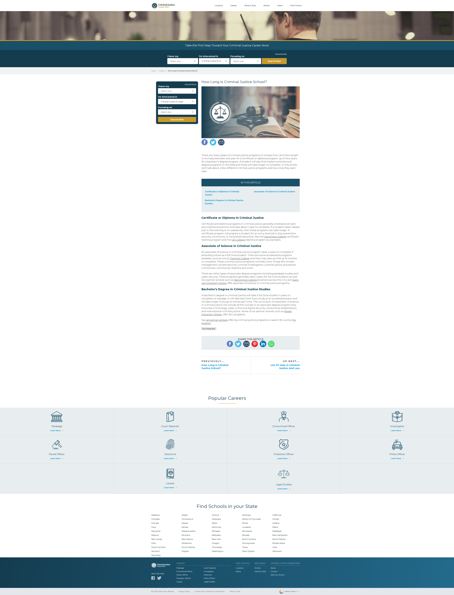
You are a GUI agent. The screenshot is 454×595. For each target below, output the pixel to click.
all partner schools (216, 320)
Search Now (274, 61)
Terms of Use (234, 591)
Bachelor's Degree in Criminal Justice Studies (224, 202)
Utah (274, 547)
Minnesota (247, 531)
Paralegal (180, 568)
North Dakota (278, 539)
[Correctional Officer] (283, 422)
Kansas (185, 527)
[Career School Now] (291, 591)
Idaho (214, 523)
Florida (275, 519)
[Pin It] (254, 344)
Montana (186, 535)
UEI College (238, 239)
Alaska (185, 515)
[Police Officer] (397, 449)
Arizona (215, 515)
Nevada (245, 535)
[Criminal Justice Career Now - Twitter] (159, 578)
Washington (217, 551)
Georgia (155, 523)
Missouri (155, 535)
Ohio (153, 543)
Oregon (215, 543)
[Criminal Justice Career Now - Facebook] (153, 578)
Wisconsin (277, 551)
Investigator (209, 571)
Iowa (153, 527)
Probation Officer (183, 578)
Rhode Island (278, 543)
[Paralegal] (56, 422)
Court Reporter (210, 568)
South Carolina (158, 547)
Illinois (245, 523)
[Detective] (170, 449)
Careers (233, 5)
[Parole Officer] (56, 449)
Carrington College (275, 236)
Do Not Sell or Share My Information (210, 591)
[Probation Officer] (283, 449)
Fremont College (239, 258)
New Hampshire (280, 535)
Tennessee (217, 547)
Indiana (275, 523)
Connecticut (187, 519)
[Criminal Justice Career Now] (163, 5)
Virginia (185, 551)
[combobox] (182, 61)
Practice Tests (250, 5)
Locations (219, 5)
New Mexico (187, 539)
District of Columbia (251, 519)
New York (216, 539)
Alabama (155, 515)
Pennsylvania (248, 543)
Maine (275, 527)
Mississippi (277, 531)
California (276, 515)
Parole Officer (182, 575)
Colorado (155, 519)
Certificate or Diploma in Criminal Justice (222, 193)
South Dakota (188, 547)
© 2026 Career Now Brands (162, 591)
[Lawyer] (170, 479)
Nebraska (216, 535)
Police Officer (209, 578)
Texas (244, 547)
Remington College (245, 280)
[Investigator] (397, 422)
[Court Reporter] (170, 422)
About (273, 568)
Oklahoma (187, 543)
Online (280, 5)
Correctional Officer (184, 571)
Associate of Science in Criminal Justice (274, 191)
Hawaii (185, 523)
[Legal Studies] (283, 479)
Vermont (155, 551)
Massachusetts (188, 531)
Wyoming (156, 555)
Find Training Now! (208, 329)
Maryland (155, 531)
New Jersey (156, 539)
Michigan (216, 531)
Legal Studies (209, 582)
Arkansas (246, 515)
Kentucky (216, 527)
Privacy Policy (184, 591)
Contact (274, 571)
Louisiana (246, 527)
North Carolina (249, 539)
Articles (267, 5)
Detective (208, 575)
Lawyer (179, 582)
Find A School (295, 5)
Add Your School (277, 575)
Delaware (216, 519)
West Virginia (248, 551)
